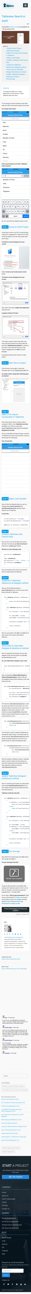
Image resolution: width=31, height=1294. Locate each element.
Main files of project (13, 51)
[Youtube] (21, 1284)
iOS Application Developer (14, 937)
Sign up (5, 1275)
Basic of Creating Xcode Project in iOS (10, 1130)
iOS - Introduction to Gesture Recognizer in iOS (13, 1102)
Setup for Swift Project (14, 48)
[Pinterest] (17, 1284)
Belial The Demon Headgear (2, 1293)
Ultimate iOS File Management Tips (10, 1140)
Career (4, 1202)
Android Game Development (12, 1225)
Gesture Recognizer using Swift (9, 1123)
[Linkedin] (25, 1284)
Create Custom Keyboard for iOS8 (10, 1099)
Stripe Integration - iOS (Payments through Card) (13, 1137)
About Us (5, 1196)
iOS (28, 24)
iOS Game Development (10, 1228)
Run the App (11, 79)
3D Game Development (10, 1222)
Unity (12, 1090)
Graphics (22, 1086)
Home (4, 1192)
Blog (16, 1086)
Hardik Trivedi (13, 27)
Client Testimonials (8, 1199)
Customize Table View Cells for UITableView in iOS (14, 1126)
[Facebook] (4, 1284)
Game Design (24, 1090)
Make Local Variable (13, 58)
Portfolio (5, 1205)
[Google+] (12, 1284)
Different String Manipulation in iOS (10, 1106)
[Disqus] (15, 992)
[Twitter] (8, 1284)
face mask (0, 1293)
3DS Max (4, 1086)
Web (17, 1090)
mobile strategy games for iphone (11, 1148)
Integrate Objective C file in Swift (9, 1133)
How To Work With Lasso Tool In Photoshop (14, 968)
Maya (7, 1090)
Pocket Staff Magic (4, 1293)
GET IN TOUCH (15, 1177)
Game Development (9, 1218)
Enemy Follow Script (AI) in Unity (11, 959)
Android (11, 1086)
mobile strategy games (8, 1151)
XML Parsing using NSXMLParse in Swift (11, 1119)
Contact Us (6, 1209)
